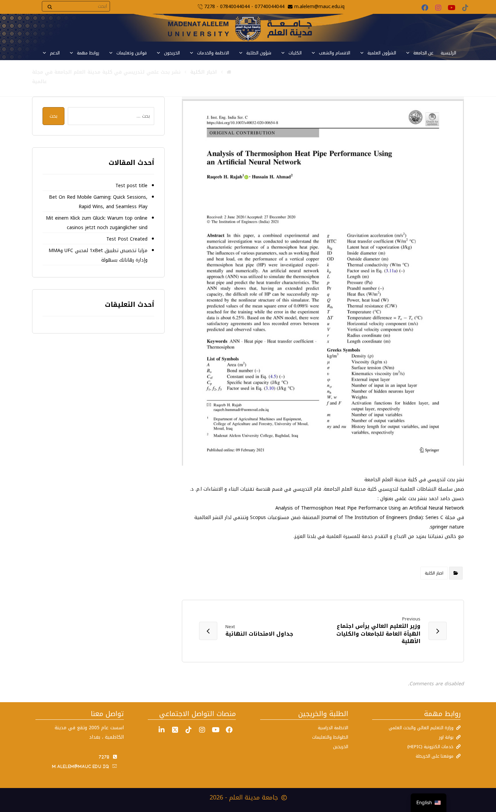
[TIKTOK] (188, 730)
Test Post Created (126, 239)
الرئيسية (448, 53)
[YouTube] (452, 8)
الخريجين (340, 746)
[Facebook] (425, 8)
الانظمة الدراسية (333, 727)
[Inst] (202, 730)
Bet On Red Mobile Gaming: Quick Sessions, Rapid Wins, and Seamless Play (98, 202)
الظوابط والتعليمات (330, 737)
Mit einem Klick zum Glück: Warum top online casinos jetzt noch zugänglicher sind (96, 223)
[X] (175, 730)
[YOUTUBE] (215, 730)
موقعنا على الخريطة (434, 756)
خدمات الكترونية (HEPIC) (430, 746)
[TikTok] (465, 8)
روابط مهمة (88, 53)
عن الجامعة (423, 53)
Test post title (131, 185)
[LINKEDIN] (161, 730)
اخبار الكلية (434, 573)
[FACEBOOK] (229, 730)
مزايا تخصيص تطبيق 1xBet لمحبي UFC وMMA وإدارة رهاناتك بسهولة (98, 255)
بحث (53, 116)
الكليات (295, 53)
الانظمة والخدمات (213, 53)
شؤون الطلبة (258, 53)
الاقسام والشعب (334, 53)
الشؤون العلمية (381, 53)
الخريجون (172, 53)
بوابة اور (446, 737)
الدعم (55, 53)
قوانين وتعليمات (131, 53)
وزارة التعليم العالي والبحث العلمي (421, 727)
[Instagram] (438, 8)
